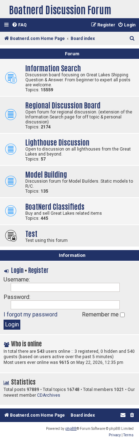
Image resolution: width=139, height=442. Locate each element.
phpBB (71, 429)
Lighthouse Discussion (57, 142)
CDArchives (48, 395)
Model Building (46, 174)
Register (38, 270)
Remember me (101, 314)
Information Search (53, 67)
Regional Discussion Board (63, 105)
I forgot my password (30, 314)
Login (17, 270)
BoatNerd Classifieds (54, 206)
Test (31, 233)
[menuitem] (19, 25)
